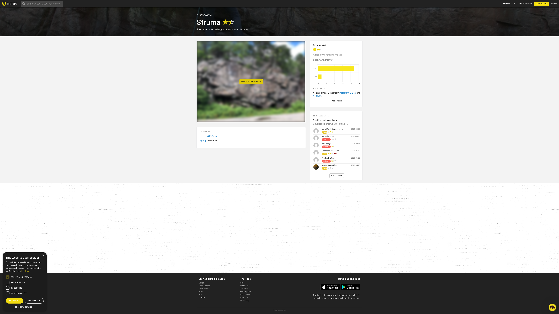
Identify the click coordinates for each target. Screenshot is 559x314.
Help (242, 283)
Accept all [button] (14, 300)
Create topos (525, 4)
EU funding (244, 300)
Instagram (344, 93)
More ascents (336, 176)
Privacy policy (245, 292)
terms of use (354, 298)
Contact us (244, 286)
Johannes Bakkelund (330, 151)
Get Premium (541, 4)
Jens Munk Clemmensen (332, 129)
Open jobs (244, 297)
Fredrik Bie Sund (328, 158)
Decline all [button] (34, 300)
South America (204, 289)
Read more (26, 271)
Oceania (202, 297)
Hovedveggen (205, 15)
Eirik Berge (326, 144)
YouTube (317, 96)
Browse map (509, 4)
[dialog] (25, 281)
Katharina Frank (328, 136)
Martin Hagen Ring (329, 165)
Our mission (245, 295)
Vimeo (353, 93)
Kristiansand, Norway (237, 29)
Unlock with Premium (251, 82)
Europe (201, 283)
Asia (200, 295)
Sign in (554, 4)
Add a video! (337, 101)
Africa (201, 292)
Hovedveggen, (218, 29)
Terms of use (245, 289)
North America (204, 286)
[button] (25, 306)
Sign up (203, 140)
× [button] (43, 255)
